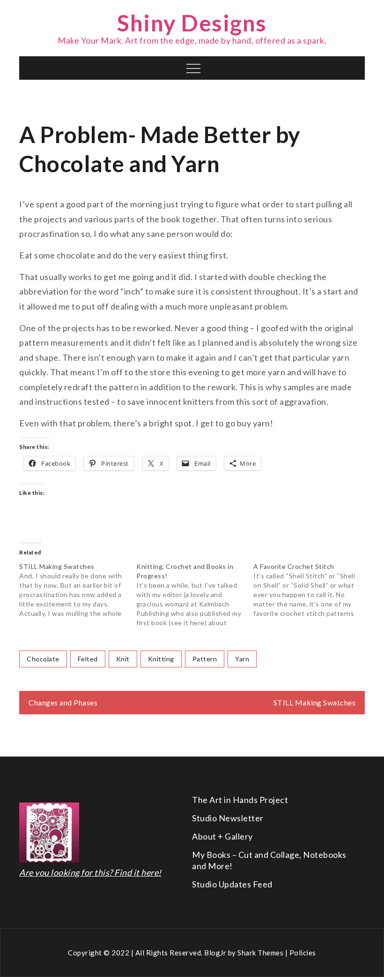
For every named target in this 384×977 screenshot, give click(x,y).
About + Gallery (222, 836)
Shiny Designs (192, 22)
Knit (123, 659)
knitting (161, 659)
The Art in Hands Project (240, 800)
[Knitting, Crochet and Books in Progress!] (194, 595)
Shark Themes (261, 952)
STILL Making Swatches (314, 702)
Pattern (204, 659)
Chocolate (43, 659)
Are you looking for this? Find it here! (90, 872)
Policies (302, 952)
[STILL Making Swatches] (77, 590)
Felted (88, 659)
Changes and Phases (63, 702)
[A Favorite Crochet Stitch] (311, 590)
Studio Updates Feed (232, 884)
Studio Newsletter (228, 818)
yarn (242, 659)
